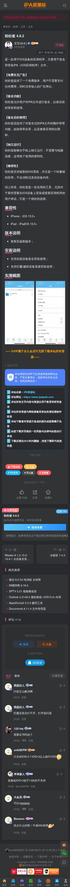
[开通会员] (64, 845)
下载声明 (42, 856)
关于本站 (56, 856)
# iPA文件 (13, 472)
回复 (24, 697)
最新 (8, 675)
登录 (25, 644)
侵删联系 (28, 856)
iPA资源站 (29, 392)
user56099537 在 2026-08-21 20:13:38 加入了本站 (37, 850)
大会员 (18, 797)
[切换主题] (64, 862)
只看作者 (57, 675)
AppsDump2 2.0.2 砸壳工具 (26, 603)
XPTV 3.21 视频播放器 (23, 591)
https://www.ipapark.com (38, 397)
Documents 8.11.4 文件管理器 (27, 609)
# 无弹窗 (43, 472)
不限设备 (15, 466)
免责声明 (14, 856)
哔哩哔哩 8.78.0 (18, 585)
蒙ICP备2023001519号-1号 (37, 865)
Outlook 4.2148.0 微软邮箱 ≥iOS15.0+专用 (35, 597)
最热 (17, 675)
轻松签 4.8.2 (14, 35)
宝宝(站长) (20, 43)
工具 (23, 26)
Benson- (19, 819)
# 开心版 (28, 472)
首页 (7, 26)
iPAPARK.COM (45, 862)
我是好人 (19, 685)
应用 (15, 26)
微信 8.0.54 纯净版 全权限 (25, 579)
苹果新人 (19, 774)
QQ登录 (37, 663)
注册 (48, 644)
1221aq (18, 728)
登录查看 (36, 527)
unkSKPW (20, 750)
